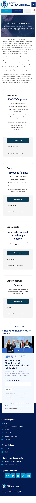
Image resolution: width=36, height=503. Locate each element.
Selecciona (18, 140)
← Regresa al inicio (18, 326)
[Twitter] (12, 475)
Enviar (8, 389)
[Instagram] (23, 475)
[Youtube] (18, 475)
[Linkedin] (28, 475)
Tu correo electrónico (12, 381)
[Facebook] (7, 475)
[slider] (10, 351)
